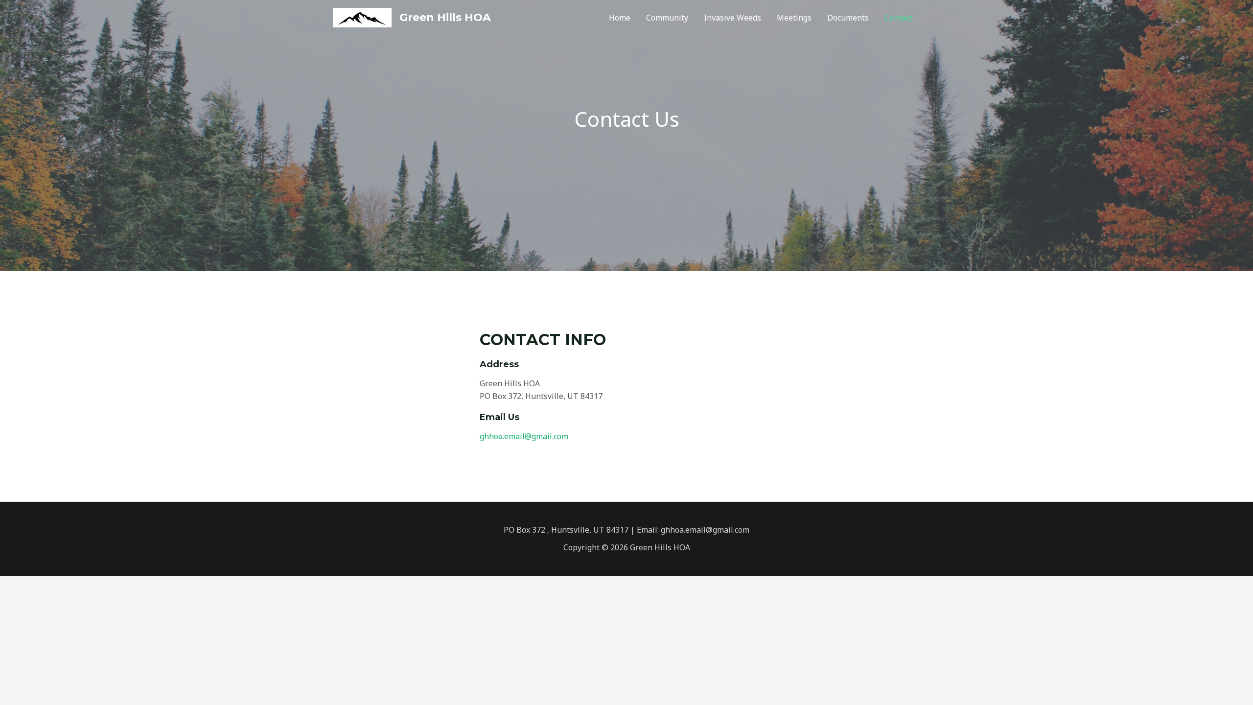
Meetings (794, 17)
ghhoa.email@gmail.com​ (524, 436)
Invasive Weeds (732, 17)
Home (619, 17)
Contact (898, 17)
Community (667, 17)
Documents (848, 17)
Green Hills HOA (445, 17)
